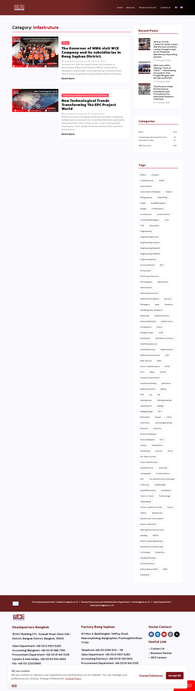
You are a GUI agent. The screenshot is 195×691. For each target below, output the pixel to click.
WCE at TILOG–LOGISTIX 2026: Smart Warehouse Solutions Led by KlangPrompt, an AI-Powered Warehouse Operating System (165, 49)
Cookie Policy (73, 678)
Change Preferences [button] (151, 675)
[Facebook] (151, 634)
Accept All (174, 675)
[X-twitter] (177, 634)
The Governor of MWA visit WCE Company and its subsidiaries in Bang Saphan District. (91, 52)
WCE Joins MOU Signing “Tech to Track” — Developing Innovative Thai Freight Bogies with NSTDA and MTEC (164, 71)
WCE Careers (159, 657)
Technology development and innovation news (85, 95)
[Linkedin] (157, 634)
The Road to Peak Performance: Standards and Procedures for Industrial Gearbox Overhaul (163, 92)
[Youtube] (164, 634)
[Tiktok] (170, 634)
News (65, 43)
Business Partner (161, 653)
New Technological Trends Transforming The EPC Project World (89, 105)
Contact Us (158, 649)
